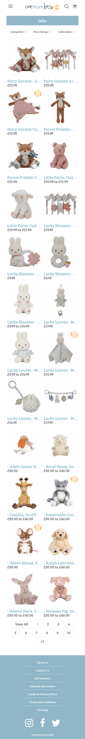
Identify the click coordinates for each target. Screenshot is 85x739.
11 (42, 641)
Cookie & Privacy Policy (42, 694)
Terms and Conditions (42, 702)
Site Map (42, 710)
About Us (42, 662)
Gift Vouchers (42, 678)
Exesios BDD (48, 734)
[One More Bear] (42, 6)
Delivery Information (42, 686)
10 (69, 632)
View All (21, 624)
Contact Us (42, 670)
